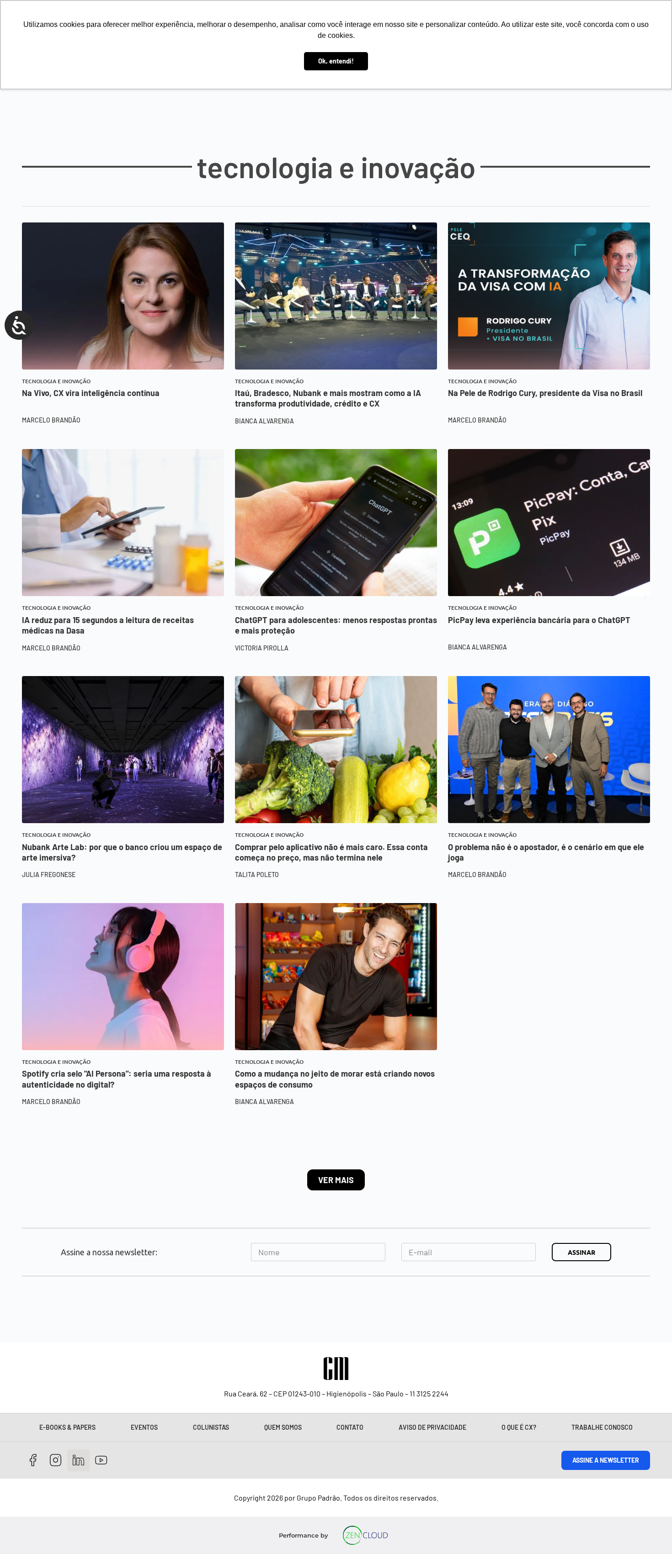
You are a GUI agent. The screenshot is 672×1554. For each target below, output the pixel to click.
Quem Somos (283, 1427)
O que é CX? (518, 1427)
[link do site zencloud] (365, 1535)
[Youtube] (101, 1460)
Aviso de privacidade (432, 1427)
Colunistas (211, 1427)
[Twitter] (78, 1460)
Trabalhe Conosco (602, 1427)
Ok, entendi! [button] (336, 61)
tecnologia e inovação (56, 381)
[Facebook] (33, 1460)
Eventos (144, 1427)
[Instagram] (56, 1460)
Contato (349, 1427)
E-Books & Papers (67, 1427)
